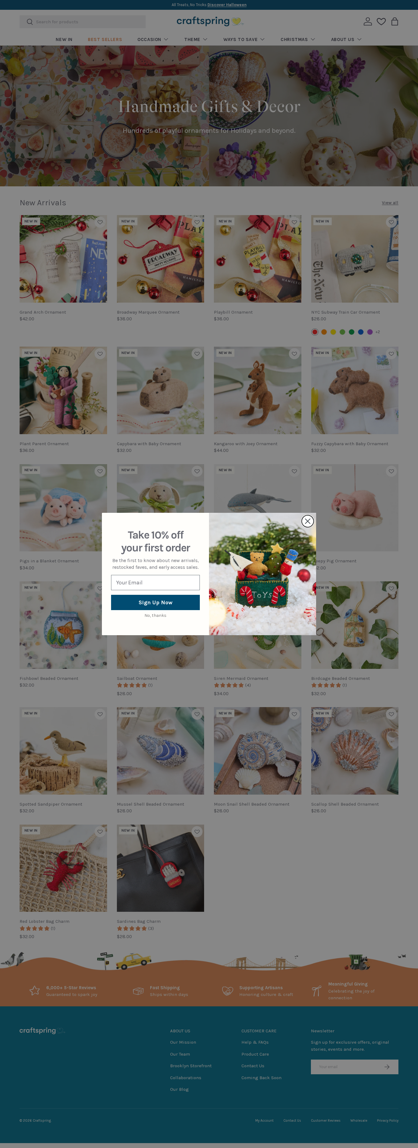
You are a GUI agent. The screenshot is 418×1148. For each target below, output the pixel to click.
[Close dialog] (308, 521)
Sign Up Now (156, 602)
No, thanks (155, 615)
